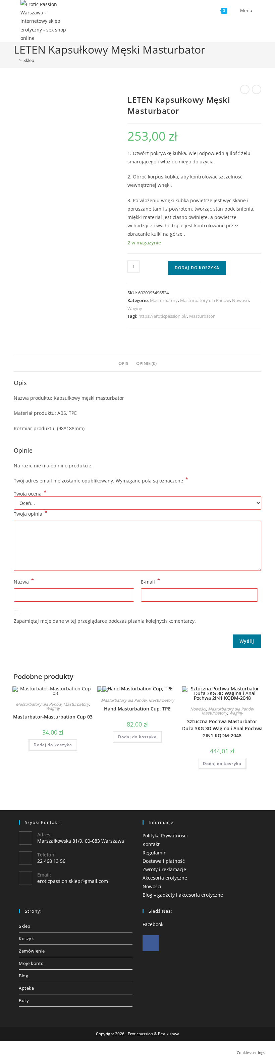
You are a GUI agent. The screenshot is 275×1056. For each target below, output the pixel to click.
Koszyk (26, 938)
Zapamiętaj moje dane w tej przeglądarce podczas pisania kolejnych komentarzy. (105, 621)
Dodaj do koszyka (197, 268)
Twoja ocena (30, 494)
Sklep (28, 60)
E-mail (150, 581)
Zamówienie (32, 951)
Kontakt (151, 844)
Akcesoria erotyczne (165, 878)
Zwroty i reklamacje (164, 869)
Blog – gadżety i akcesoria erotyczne (183, 895)
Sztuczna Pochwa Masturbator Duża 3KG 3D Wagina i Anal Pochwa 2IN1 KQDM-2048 (222, 728)
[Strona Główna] (15, 60)
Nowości (240, 300)
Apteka (26, 988)
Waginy (134, 308)
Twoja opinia (30, 513)
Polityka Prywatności (165, 835)
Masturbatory (164, 300)
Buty (24, 1000)
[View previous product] (245, 89)
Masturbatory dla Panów (205, 300)
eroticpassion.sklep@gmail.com (72, 881)
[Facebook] (151, 943)
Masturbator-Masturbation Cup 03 (53, 716)
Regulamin (155, 852)
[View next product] (256, 89)
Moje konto (31, 963)
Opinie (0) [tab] (146, 363)
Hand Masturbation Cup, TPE (137, 708)
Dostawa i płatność (164, 861)
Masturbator (202, 316)
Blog (23, 976)
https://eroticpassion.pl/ (163, 316)
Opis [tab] (123, 363)
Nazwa (24, 581)
